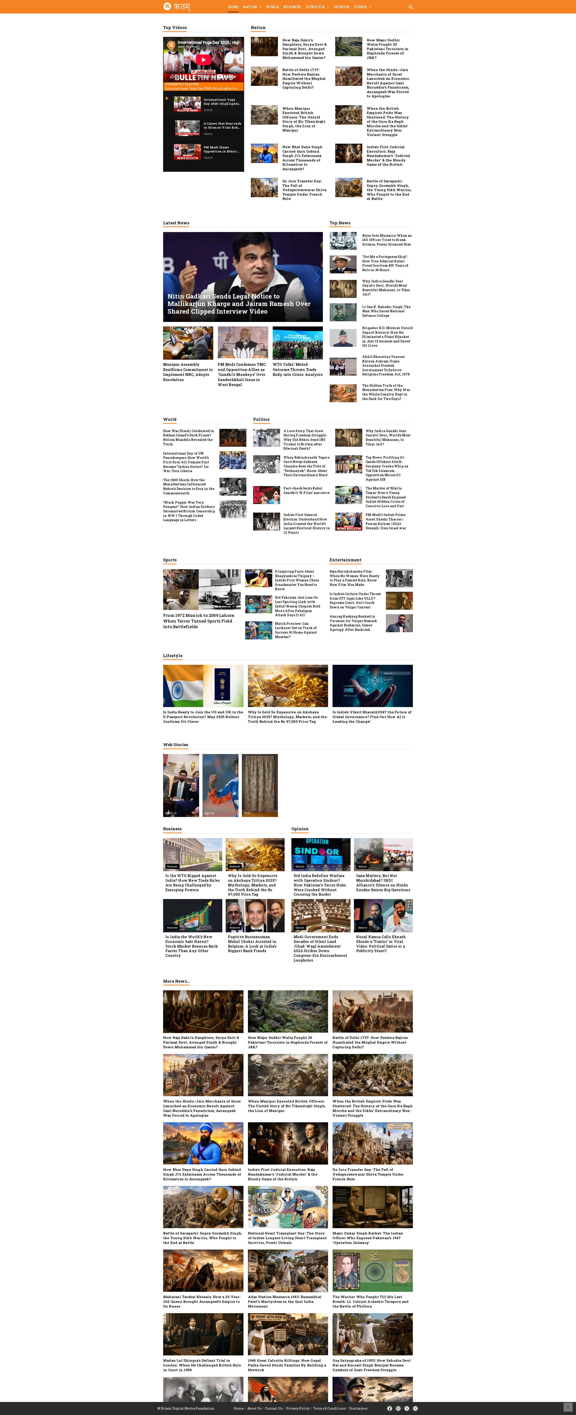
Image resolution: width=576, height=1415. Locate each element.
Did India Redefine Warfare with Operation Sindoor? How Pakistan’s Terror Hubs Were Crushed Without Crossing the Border (320, 885)
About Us (254, 1408)
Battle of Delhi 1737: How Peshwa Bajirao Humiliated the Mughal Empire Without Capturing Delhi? (304, 78)
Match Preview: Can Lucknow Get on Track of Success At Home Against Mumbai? (296, 630)
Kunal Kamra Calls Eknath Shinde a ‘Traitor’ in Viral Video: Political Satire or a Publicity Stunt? (381, 943)
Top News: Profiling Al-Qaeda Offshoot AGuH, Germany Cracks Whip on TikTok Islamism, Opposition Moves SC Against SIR (387, 468)
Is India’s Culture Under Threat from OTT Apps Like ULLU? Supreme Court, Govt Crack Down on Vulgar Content (355, 600)
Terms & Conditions (329, 1408)
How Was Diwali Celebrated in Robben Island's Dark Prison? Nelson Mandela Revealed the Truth (188, 437)
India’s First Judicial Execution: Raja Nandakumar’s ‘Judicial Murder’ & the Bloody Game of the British (388, 156)
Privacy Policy (298, 1408)
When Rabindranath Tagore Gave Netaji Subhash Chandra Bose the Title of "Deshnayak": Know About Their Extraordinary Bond (306, 466)
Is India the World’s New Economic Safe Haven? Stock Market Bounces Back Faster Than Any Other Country (191, 946)
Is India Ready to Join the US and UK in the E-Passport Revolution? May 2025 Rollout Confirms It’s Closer (203, 717)
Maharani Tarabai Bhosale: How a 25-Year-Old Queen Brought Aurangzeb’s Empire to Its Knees (202, 1301)
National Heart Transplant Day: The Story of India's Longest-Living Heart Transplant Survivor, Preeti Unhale (287, 1238)
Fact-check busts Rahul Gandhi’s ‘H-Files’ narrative (307, 490)
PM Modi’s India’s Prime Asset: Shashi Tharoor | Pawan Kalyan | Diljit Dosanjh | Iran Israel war (386, 521)
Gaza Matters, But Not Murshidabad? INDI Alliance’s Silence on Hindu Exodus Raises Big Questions (383, 882)
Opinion (342, 7)
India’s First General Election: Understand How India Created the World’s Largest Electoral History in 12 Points (307, 523)
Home (233, 7)
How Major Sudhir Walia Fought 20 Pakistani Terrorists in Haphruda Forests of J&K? (388, 49)
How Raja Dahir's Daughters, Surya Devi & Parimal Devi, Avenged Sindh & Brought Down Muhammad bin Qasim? (304, 49)
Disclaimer (358, 1408)
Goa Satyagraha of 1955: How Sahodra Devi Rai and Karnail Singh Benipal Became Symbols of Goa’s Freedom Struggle (372, 1365)
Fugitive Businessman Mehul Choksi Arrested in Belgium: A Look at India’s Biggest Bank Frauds (252, 943)
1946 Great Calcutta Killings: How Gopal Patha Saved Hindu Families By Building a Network (287, 1365)
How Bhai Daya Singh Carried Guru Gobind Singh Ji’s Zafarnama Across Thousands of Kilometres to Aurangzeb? (302, 158)
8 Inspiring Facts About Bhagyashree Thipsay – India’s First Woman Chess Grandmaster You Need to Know (297, 580)
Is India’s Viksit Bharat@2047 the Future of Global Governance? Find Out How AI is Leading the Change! (372, 717)
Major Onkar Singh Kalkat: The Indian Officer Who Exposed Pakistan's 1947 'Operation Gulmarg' (368, 1238)
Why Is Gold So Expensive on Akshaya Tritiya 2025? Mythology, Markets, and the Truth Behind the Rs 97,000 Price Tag (287, 717)
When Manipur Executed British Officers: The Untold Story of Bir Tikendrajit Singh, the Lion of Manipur (303, 119)
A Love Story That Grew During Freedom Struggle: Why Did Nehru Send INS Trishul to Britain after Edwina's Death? (305, 440)
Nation (252, 7)
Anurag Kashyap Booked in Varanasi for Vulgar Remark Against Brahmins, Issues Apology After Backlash (353, 623)
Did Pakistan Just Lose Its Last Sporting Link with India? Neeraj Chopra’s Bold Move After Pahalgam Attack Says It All (297, 606)
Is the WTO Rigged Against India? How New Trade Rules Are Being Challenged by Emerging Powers (192, 882)
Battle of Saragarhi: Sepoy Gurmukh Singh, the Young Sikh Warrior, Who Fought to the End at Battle (389, 190)
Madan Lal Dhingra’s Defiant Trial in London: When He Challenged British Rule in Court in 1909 (202, 1365)
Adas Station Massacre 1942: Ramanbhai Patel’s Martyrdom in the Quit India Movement (284, 1301)
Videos (362, 7)
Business (292, 7)
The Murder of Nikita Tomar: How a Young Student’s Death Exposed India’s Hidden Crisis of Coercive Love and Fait (386, 497)
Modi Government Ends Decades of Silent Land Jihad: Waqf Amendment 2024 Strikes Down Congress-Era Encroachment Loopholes (320, 948)
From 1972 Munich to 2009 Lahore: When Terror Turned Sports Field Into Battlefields (199, 621)
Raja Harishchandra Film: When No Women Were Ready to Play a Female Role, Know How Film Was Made (355, 578)
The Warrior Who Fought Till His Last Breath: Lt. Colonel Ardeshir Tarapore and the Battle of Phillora (371, 1301)
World (272, 7)
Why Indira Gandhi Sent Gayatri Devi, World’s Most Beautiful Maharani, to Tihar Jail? (388, 437)
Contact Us (274, 1408)
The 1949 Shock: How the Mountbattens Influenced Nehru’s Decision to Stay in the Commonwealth (188, 486)
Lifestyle (317, 7)
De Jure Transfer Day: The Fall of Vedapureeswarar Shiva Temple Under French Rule (304, 190)
